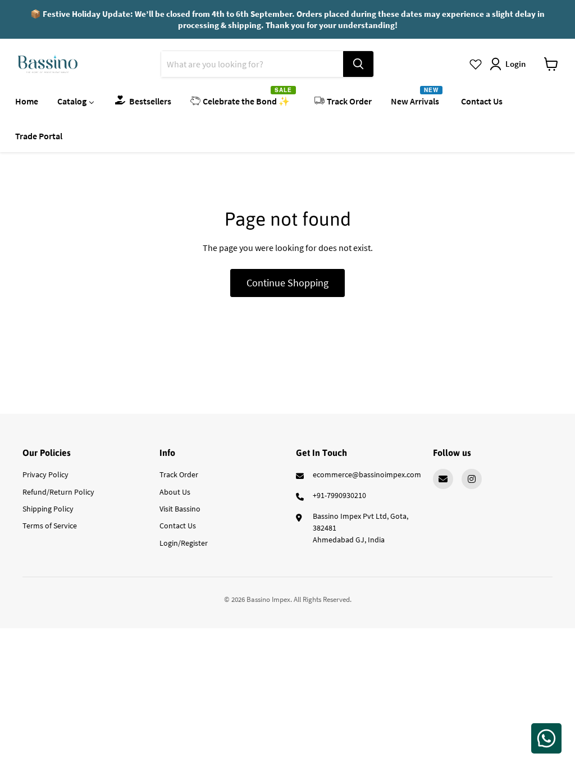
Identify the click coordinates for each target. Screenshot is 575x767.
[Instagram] (472, 479)
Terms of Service (49, 526)
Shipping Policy (48, 509)
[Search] (358, 64)
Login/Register (183, 543)
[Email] (443, 479)
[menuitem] (27, 100)
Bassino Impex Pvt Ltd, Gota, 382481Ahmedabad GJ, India (360, 528)
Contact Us (177, 526)
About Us (174, 492)
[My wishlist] (476, 64)
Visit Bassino (179, 509)
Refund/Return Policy (58, 492)
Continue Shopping (287, 282)
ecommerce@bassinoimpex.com (367, 474)
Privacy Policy (45, 474)
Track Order (178, 474)
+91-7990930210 (339, 495)
